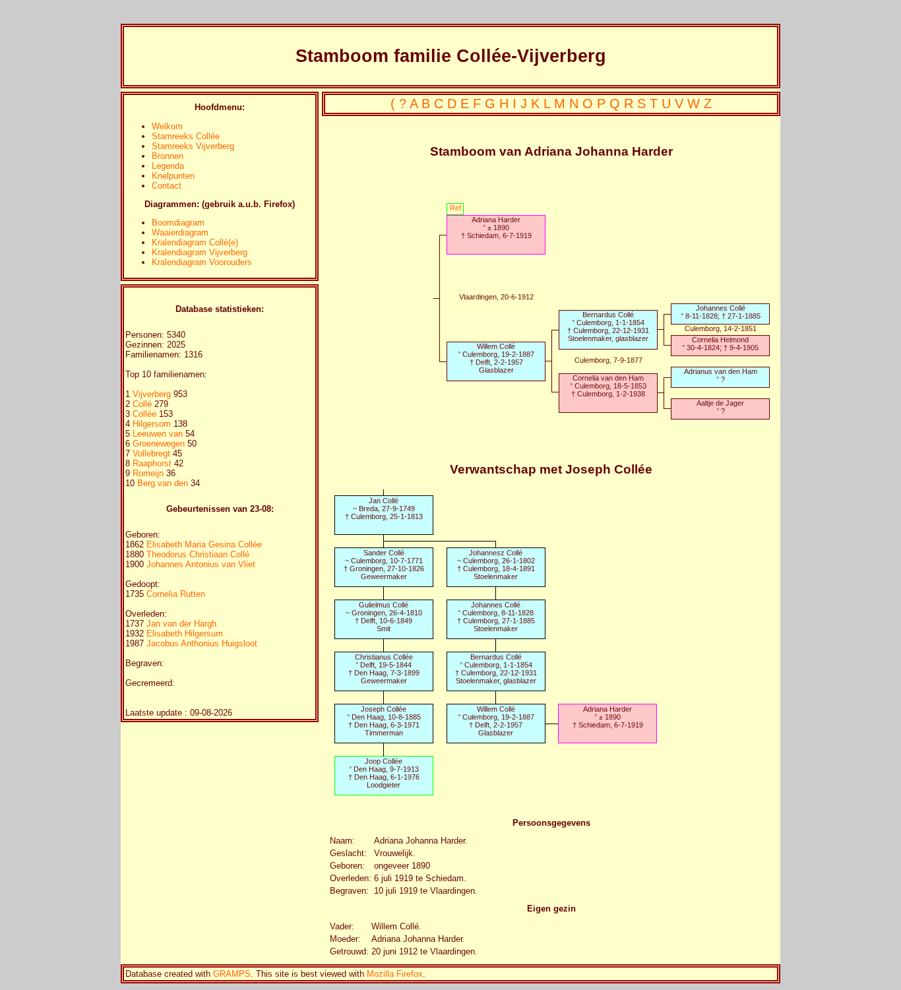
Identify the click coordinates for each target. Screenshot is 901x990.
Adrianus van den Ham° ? (720, 375)
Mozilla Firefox (395, 974)
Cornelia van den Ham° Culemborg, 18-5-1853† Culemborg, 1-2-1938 (608, 386)
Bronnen (167, 156)
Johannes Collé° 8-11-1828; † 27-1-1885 (721, 312)
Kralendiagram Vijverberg (199, 252)
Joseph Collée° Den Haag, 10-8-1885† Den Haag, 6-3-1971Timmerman (384, 721)
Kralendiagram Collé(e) (195, 242)
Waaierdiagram (180, 232)
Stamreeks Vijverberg (193, 146)
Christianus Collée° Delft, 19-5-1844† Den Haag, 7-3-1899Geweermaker (383, 669)
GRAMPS (232, 974)
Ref (455, 208)
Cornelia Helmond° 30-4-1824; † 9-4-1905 (720, 344)
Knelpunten (173, 176)
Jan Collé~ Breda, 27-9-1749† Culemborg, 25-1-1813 (384, 508)
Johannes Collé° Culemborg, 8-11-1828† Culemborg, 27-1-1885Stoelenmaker (496, 617)
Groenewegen (160, 444)
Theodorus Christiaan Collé (197, 554)
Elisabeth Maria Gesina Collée (204, 544)
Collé (143, 404)
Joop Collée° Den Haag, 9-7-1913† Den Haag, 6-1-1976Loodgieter (383, 773)
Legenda (168, 166)
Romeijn (149, 473)
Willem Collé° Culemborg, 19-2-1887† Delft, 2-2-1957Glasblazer (496, 358)
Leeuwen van (158, 434)
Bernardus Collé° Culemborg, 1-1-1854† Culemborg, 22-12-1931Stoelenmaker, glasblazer (608, 326)
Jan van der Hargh (181, 624)
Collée (146, 414)
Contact (166, 186)
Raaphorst (153, 463)
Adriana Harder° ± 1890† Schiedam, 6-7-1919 (496, 227)
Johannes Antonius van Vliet (200, 564)
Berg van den (162, 483)
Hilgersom (153, 424)
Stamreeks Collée (186, 136)
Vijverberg (153, 394)
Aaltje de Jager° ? (720, 407)
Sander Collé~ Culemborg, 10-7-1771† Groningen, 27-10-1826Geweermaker (384, 564)
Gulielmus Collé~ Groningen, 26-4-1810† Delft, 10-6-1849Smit (384, 617)
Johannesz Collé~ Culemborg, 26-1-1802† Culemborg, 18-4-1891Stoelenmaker (496, 564)
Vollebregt (153, 453)
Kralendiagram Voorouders (202, 262)
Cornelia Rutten (175, 594)
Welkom (167, 126)
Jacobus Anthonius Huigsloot (201, 643)
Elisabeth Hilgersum (184, 633)
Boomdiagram (178, 223)
